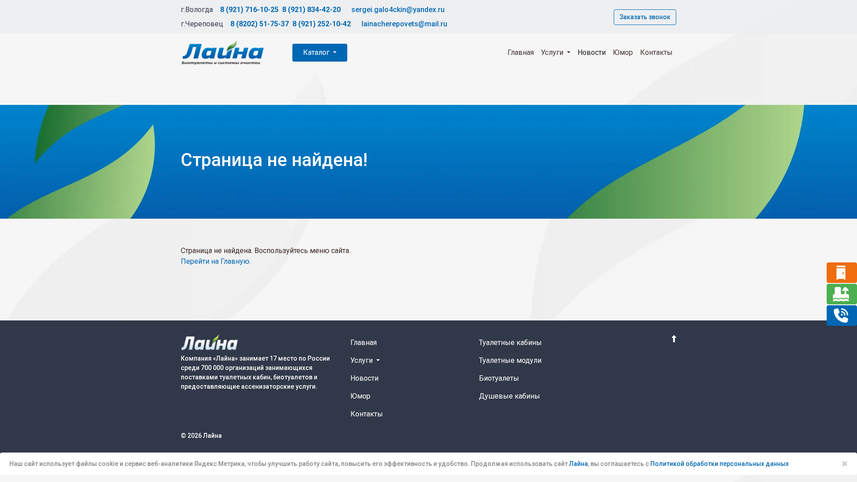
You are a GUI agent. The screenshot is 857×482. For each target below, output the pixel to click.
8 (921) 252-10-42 (321, 24)
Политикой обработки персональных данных (719, 463)
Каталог (317, 52)
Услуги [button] (553, 52)
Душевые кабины (509, 396)
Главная (521, 52)
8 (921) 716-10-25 (249, 9)
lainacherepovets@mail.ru (404, 24)
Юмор (623, 52)
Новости (592, 52)
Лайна (578, 463)
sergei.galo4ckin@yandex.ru (398, 9)
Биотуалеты (499, 378)
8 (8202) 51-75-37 (259, 24)
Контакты (656, 52)
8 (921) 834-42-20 (311, 9)
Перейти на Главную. (216, 261)
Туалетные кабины (510, 342)
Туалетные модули (510, 360)
